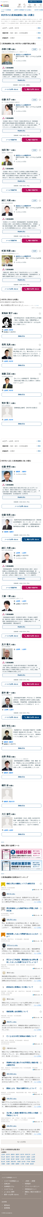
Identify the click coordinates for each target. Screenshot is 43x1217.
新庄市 (22, 1154)
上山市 (33, 1154)
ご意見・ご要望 (30, 1181)
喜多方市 (12, 801)
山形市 (24, 553)
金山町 (33, 1159)
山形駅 (18, 555)
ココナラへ (5, 2)
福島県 (18, 471)
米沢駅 (6, 332)
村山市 (3, 1157)
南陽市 (28, 1157)
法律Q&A (7, 1183)
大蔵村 (19, 1161)
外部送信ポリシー (31, 1189)
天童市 (13, 1157)
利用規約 (28, 1183)
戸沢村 (28, 1161)
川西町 (3, 1164)
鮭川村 (23, 1161)
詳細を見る (21, 336)
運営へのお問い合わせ (11, 1194)
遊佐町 (32, 1164)
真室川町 (13, 1161)
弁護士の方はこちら (35, 1)
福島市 (24, 471)
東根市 (17, 1157)
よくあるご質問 (9, 1192)
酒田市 (17, 1154)
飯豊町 (17, 1164)
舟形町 (8, 1161)
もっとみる (21, 1142)
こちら (37, 305)
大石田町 (27, 1159)
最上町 (3, 1161)
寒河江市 (27, 1154)
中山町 (3, 1159)
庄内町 (27, 1164)
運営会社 (7, 1205)
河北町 (8, 1159)
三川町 (22, 1164)
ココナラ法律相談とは (11, 1181)
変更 (39, 28)
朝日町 (17, 1159)
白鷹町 (13, 1164)
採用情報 (7, 1208)
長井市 (8, 1157)
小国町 (8, 1164)
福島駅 (6, 744)
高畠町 (33, 1161)
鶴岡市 (13, 1154)
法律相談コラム (9, 1186)
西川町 (13, 1159)
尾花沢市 (22, 1157)
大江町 (22, 1159)
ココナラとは (8, 1189)
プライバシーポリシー (32, 1186)
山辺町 (33, 1157)
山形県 (6, 330)
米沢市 (18, 54)
